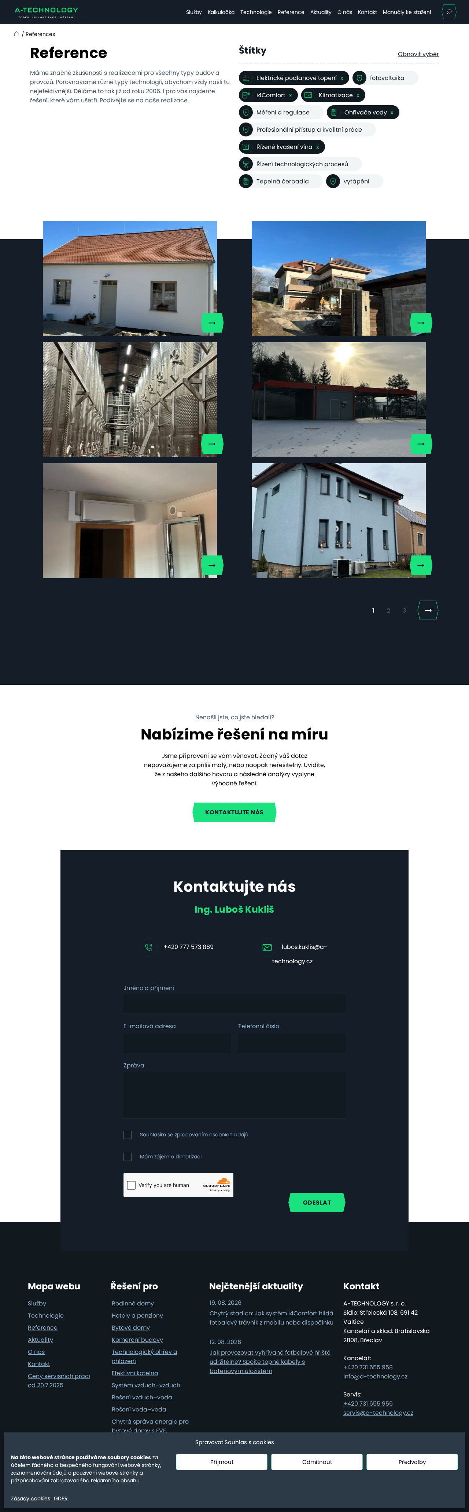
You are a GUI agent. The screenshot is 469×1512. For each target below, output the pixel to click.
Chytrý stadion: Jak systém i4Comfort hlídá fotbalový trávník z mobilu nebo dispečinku (271, 1318)
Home (15, 34)
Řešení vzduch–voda (142, 1397)
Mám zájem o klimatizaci (171, 1156)
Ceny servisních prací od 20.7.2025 (59, 1380)
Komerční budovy (137, 1340)
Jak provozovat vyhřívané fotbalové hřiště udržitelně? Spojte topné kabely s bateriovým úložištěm (270, 1361)
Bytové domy (131, 1327)
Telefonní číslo (258, 1026)
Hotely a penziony (137, 1315)
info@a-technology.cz (375, 1376)
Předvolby (412, 1462)
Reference (291, 12)
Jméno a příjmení (148, 988)
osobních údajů (228, 1134)
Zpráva (133, 1066)
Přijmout (221, 1462)
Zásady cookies (30, 1498)
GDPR (61, 1498)
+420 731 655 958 (368, 1367)
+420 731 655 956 (368, 1403)
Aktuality (321, 12)
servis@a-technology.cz (378, 1413)
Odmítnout (317, 1462)
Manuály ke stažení (407, 12)
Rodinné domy (133, 1303)
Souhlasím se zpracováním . (195, 1134)
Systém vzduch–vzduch (146, 1385)
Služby (194, 12)
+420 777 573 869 (188, 947)
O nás (344, 12)
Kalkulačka (221, 12)
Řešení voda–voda (139, 1409)
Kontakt (367, 12)
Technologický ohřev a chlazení (144, 1356)
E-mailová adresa (149, 1026)
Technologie (256, 12)
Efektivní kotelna (135, 1373)
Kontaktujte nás (234, 812)
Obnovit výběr (418, 54)
